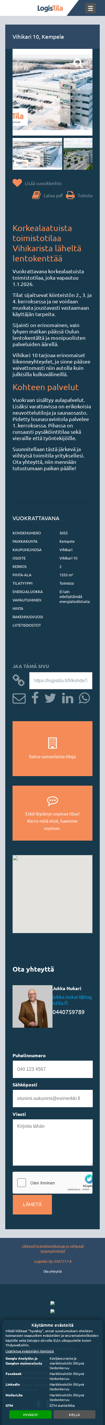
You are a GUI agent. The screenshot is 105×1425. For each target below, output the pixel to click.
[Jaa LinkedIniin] (65, 697)
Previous (23, 154)
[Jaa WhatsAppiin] (82, 697)
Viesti (19, 1114)
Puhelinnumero (29, 1055)
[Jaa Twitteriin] (48, 697)
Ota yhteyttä (52, 1271)
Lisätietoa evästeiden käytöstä (30, 1351)
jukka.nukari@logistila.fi (72, 1000)
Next (82, 154)
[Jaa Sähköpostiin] (19, 697)
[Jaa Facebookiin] (33, 697)
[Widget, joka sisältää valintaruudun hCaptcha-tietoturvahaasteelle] (52, 1183)
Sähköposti (25, 1084)
